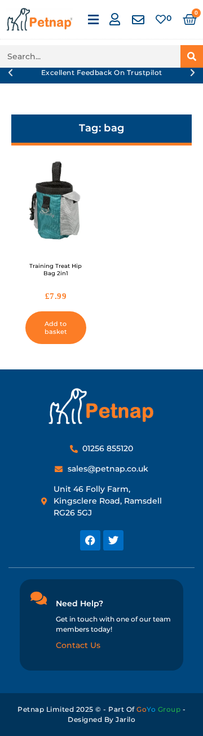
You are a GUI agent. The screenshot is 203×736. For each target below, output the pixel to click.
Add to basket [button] (56, 328)
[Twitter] (113, 540)
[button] (93, 19)
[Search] (191, 56)
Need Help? (79, 603)
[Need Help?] (38, 597)
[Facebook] (90, 540)
